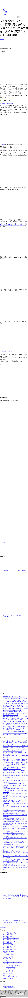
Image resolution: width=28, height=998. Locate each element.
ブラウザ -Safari (10, 970)
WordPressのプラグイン (12, 954)
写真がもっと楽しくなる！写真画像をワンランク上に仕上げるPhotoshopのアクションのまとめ (15, 847)
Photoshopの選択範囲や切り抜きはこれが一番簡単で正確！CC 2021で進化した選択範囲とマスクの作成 (15, 823)
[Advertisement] (14, 68)
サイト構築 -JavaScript (9, 944)
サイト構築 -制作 (8, 936)
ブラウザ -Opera (10, 968)
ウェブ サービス (7, 958)
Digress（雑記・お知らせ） (10, 976)
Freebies (2, 39)
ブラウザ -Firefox (10, 967)
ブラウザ (5, 963)
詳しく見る (3, 995)
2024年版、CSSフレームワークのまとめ (14, 810)
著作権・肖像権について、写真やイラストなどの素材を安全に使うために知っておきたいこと (15, 867)
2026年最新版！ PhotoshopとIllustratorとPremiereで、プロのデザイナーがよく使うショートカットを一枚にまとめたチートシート (15, 698)
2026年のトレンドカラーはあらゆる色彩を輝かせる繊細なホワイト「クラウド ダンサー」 (15, 777)
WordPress (5, 952)
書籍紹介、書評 (7, 973)
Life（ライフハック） (9, 975)
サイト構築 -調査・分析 (9, 933)
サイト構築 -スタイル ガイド (11, 946)
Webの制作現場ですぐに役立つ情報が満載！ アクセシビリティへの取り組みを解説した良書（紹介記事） (15, 896)
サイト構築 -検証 (8, 948)
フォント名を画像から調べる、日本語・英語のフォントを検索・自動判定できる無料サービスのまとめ (15, 764)
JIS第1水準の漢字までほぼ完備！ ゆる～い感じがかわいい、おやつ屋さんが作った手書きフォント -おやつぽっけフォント (15, 708)
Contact (5, 12)
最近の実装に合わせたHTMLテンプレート (15, 788)
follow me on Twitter (8, 984)
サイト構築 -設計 (8, 934)
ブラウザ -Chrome (11, 972)
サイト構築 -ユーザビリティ (11, 938)
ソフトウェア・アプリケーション (12, 962)
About (4, 14)
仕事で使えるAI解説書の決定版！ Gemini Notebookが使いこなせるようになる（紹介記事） (15, 922)
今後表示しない (20, 993)
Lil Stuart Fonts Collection (6, 103)
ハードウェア (7, 960)
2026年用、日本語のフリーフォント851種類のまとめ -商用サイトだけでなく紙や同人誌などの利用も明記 (15, 742)
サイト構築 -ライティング (10, 939)
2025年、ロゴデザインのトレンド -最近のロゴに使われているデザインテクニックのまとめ (15, 828)
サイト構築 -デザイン (9, 941)
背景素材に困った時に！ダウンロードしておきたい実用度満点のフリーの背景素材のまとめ (15, 772)
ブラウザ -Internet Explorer (13, 965)
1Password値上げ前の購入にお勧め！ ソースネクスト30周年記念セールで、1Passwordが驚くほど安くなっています (15, 713)
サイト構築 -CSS (7, 943)
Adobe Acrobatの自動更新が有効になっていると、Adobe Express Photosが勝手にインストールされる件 (15, 723)
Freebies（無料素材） (9, 957)
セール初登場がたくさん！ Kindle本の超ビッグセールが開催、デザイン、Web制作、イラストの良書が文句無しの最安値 (15, 728)
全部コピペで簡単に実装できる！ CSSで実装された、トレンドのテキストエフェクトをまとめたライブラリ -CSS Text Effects (15, 718)
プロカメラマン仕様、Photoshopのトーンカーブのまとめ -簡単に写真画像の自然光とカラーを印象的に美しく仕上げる (15, 843)
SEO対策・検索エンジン (10, 951)
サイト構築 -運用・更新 (9, 949)
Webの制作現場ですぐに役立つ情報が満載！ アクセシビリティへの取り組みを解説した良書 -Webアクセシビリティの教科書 (15, 703)
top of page (3, 542)
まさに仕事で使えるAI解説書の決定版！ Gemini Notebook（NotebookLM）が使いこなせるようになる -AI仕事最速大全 (15, 733)
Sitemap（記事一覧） (9, 978)
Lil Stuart (2, 144)
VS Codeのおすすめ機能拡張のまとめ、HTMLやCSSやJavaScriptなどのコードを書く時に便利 (15, 785)
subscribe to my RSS (8, 986)
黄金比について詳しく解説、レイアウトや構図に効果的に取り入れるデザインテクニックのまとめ (15, 852)
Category (5, 11)
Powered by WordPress (9, 987)
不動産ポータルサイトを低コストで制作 (14, 570)
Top (4, 10)
